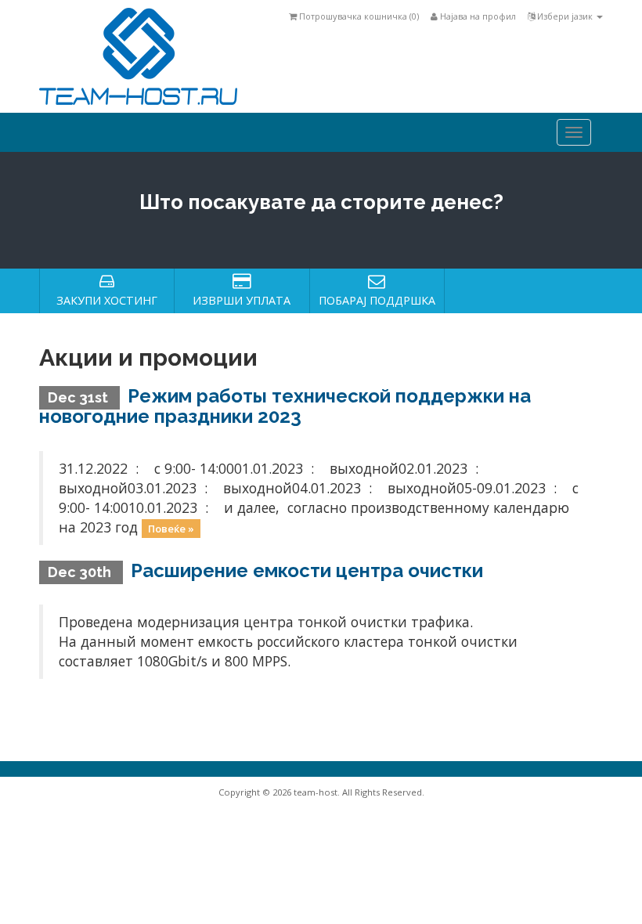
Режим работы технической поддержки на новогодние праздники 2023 (285, 406)
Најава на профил (477, 16)
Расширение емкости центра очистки (307, 570)
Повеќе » (171, 529)
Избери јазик (565, 16)
